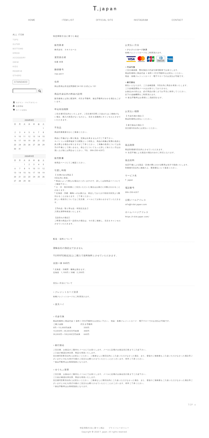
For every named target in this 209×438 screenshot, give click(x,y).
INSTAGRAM (141, 20)
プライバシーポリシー (119, 428)
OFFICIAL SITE (104, 20)
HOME (31, 20)
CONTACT (177, 20)
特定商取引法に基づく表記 (92, 428)
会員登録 (19, 106)
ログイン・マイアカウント (27, 102)
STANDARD (21, 82)
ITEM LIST (68, 20)
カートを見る (21, 110)
